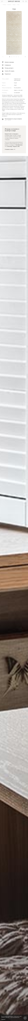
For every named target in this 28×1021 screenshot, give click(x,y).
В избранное (8, 65)
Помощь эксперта (9, 68)
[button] (25, 56)
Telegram (15, 146)
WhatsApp (9, 146)
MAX (18, 146)
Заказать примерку (9, 62)
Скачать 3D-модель (9, 71)
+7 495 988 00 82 (18, 145)
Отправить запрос (9, 149)
